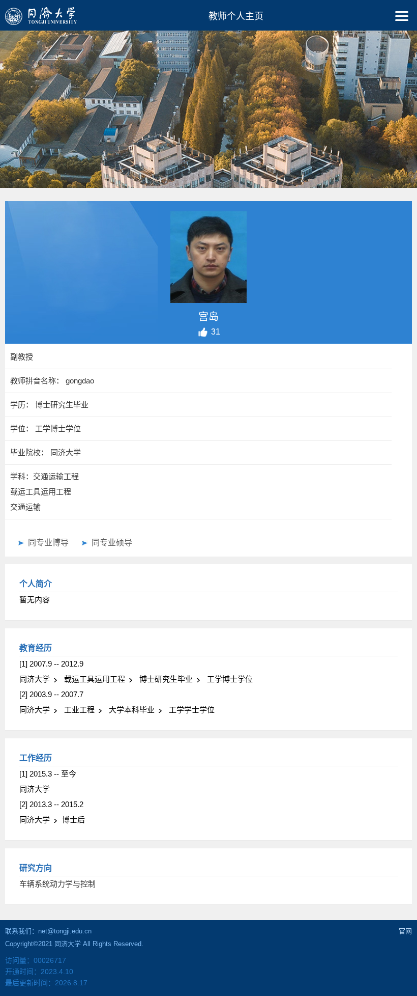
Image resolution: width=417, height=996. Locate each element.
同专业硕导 (112, 542)
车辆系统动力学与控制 (57, 883)
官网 (405, 931)
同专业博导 (48, 542)
